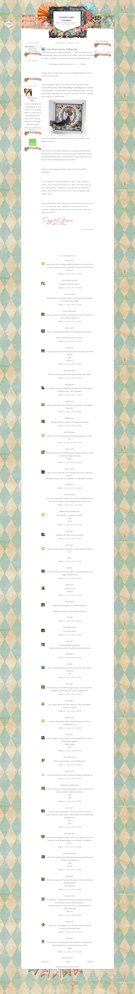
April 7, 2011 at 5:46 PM (69, 890)
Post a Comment (67, 958)
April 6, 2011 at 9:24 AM (69, 378)
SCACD (79, 58)
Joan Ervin (67, 834)
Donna (67, 348)
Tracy (68, 735)
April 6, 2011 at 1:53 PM (69, 562)
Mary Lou (67, 896)
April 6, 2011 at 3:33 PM (69, 677)
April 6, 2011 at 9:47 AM (69, 426)
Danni (67, 701)
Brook (68, 531)
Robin (68, 938)
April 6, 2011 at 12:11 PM (70, 525)
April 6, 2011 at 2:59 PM (69, 635)
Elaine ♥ (68, 602)
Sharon (67, 260)
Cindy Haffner (67, 627)
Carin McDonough (67, 280)
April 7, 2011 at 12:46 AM (69, 847)
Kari (67, 641)
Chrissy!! (84, 64)
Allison (67, 585)
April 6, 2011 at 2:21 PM (69, 595)
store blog (71, 160)
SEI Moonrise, (65, 94)
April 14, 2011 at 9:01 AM (69, 952)
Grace (68, 808)
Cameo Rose (81, 91)
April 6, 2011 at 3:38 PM (69, 694)
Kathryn (67, 718)
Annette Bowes (68, 311)
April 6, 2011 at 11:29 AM (69, 505)
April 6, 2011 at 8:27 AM (69, 364)
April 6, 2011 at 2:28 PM (69, 621)
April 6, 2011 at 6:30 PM (69, 765)
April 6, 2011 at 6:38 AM (69, 341)
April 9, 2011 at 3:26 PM (69, 932)
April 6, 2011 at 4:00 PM (69, 711)
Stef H (67, 545)
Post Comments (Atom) (71, 967)
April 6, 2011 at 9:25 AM (69, 395)
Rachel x (67, 469)
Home (68, 962)
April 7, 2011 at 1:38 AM (69, 870)
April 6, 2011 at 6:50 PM (69, 779)
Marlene (67, 771)
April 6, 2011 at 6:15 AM (69, 322)
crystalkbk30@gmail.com (79, 73)
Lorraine (67, 922)
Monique (68, 384)
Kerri (67, 684)
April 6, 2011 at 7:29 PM (69, 801)
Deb (67, 568)
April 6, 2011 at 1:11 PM (69, 539)
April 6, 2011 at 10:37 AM (69, 443)
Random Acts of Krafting (67, 511)
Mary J (67, 328)
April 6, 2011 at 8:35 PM (69, 827)
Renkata (67, 418)
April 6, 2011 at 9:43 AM (69, 412)
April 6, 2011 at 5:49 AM (69, 288)
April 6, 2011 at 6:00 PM (69, 751)
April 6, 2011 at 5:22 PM (69, 728)
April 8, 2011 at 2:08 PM (69, 915)
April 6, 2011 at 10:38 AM (69, 462)
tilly (67, 664)
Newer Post (45, 962)
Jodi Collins (67, 432)
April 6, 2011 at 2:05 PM (69, 578)
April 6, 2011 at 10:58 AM (69, 488)
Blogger (106, 41)
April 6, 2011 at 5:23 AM (69, 274)
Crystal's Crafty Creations (66, 19)
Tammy (67, 449)
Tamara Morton (67, 853)
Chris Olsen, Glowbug (67, 785)
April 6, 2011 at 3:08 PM (69, 658)
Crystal (33, 98)
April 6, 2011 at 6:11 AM (69, 305)
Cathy (68, 876)
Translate (34, 51)
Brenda (67, 401)
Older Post (90, 962)
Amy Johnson (67, 757)
